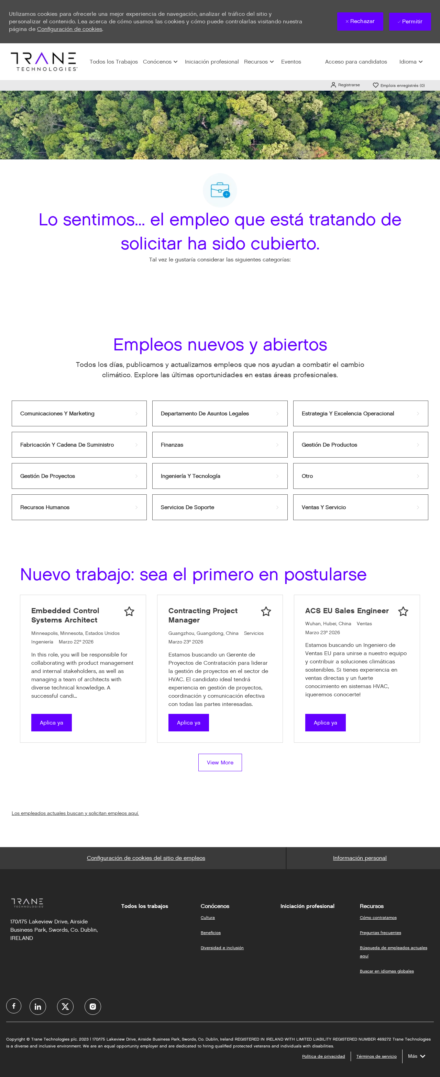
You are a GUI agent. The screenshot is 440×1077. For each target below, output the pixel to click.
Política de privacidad (323, 1056)
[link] (79, 413)
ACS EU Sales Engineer (347, 610)
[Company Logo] (43, 61)
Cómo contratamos (378, 917)
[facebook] (13, 1005)
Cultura (208, 917)
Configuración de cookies (69, 29)
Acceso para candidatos (356, 61)
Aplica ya (51, 722)
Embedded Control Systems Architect (65, 615)
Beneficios (211, 932)
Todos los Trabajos (114, 61)
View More (220, 762)
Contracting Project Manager (203, 615)
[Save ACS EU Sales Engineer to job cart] (403, 611)
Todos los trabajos (144, 906)
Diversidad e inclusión (222, 947)
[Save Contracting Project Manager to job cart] (266, 611)
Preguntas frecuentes (380, 932)
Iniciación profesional (212, 61)
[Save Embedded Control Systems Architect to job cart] (129, 611)
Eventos (291, 61)
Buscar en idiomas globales (387, 971)
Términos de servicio (376, 1056)
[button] (345, 84)
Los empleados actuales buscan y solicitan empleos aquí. (75, 813)
